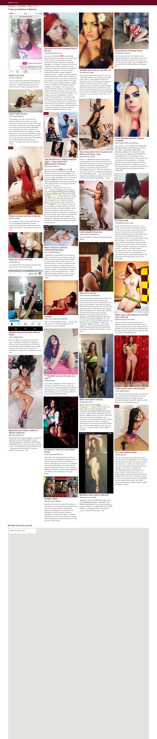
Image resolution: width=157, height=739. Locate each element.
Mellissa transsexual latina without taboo (24, 333)
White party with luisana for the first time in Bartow (131, 316)
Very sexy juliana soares (126, 452)
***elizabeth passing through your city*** (60, 377)
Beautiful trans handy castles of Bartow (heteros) (23, 431)
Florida (30, 6)
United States (21, 6)
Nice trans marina (88, 293)
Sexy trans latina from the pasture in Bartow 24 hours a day (96, 153)
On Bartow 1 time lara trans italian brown (59, 450)
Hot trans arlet (121, 220)
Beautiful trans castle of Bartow (94, 495)
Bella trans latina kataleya (91, 399)
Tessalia (48, 316)
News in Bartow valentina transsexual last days (55, 248)
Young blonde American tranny (129, 50)
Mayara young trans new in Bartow (25, 216)
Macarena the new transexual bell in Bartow (60, 49)
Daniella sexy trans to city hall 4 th (95, 70)
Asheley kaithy (51, 499)
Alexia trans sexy (16, 75)
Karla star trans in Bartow (20, 259)
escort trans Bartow (18, 114)
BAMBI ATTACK (13, 2)
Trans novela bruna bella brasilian (130, 388)
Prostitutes (11, 6)
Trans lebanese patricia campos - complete (130, 139)
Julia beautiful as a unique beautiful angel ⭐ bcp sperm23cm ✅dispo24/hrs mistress (60, 161)
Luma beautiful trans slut (91, 232)
